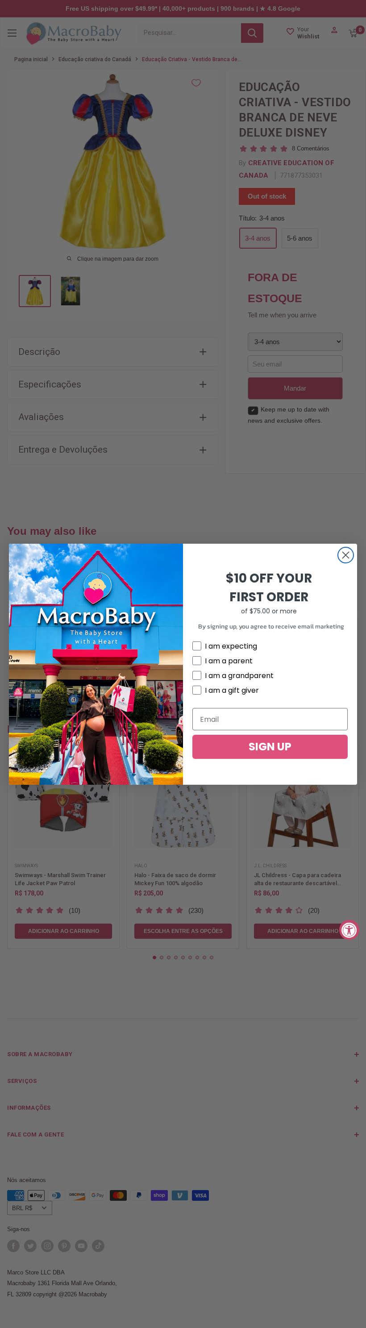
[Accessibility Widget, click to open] (349, 930)
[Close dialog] (346, 555)
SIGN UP (270, 746)
